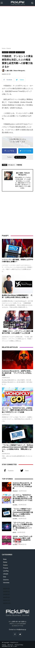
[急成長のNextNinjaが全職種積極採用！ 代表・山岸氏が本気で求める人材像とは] (17, 284)
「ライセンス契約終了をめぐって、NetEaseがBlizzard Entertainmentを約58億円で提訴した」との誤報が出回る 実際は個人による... (23, 512)
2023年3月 (6, 594)
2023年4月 (6, 591)
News (14, 532)
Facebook (11, 470)
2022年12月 (6, 603)
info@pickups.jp (21, 629)
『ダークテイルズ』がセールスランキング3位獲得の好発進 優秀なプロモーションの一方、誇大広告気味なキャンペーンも (23, 526)
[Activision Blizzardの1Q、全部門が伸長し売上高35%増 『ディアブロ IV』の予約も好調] (17, 359)
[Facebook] (5, 471)
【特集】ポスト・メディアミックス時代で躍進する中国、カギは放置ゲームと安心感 (17, 332)
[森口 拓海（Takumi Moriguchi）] (3, 70)
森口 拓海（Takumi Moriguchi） (16, 70)
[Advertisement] (17, 26)
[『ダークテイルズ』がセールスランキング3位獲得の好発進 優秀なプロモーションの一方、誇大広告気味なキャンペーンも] (6, 526)
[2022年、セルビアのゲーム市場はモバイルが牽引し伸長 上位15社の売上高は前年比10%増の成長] (6, 540)
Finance (9, 48)
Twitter (27, 470)
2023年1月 (6, 600)
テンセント (11, 165)
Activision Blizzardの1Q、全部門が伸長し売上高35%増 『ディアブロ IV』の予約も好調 (17, 373)
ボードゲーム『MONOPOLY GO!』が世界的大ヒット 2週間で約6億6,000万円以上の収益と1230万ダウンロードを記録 (17, 410)
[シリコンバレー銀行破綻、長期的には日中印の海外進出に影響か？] (17, 248)
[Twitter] (22, 471)
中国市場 (19, 165)
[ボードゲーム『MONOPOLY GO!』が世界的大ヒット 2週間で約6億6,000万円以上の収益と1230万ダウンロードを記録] (17, 396)
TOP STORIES (20, 52)
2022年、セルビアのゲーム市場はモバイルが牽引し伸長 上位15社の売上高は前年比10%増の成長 (22, 539)
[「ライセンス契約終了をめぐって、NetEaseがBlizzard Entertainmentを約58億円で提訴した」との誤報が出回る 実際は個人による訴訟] (17, 433)
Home (3, 48)
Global (12, 52)
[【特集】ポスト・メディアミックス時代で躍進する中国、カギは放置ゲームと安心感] (17, 320)
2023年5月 (6, 589)
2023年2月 (6, 597)
